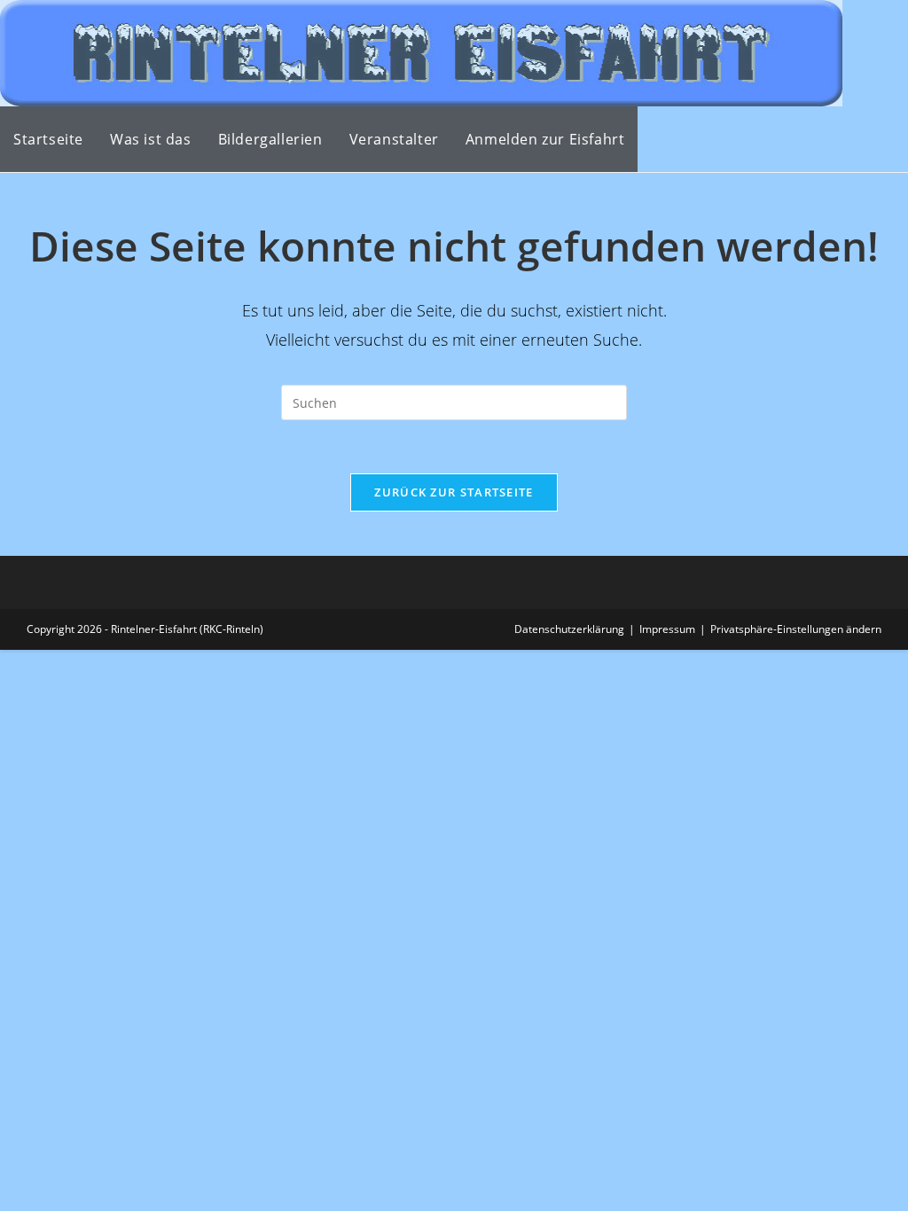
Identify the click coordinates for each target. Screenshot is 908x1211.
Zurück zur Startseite (453, 492)
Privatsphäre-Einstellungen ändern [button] (795, 629)
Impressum (667, 629)
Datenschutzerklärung (569, 629)
